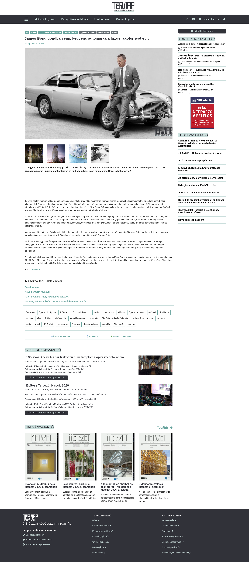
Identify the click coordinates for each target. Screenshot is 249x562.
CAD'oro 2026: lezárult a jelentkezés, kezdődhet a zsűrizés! (198, 211)
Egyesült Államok (137, 312)
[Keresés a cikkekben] (224, 19)
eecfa (28, 324)
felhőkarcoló (60, 318)
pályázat (82, 312)
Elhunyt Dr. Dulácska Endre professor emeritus (199, 169)
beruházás (109, 312)
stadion (131, 324)
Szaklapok (167, 531)
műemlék (106, 324)
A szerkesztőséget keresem (38, 544)
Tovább (163, 427)
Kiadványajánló (99, 536)
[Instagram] (187, 19)
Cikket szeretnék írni (35, 535)
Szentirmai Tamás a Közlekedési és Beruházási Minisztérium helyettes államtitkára (197, 143)
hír (73, 312)
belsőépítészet (91, 324)
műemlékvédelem (78, 318)
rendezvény (62, 324)
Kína (39, 318)
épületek (152, 312)
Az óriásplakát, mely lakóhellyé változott (47, 296)
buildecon (164, 312)
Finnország (119, 324)
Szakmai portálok (170, 547)
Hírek (95, 520)
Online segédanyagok (172, 542)
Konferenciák (102, 19)
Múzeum (161, 318)
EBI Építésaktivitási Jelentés (115, 318)
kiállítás (29, 318)
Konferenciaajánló (101, 526)
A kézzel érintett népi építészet (195, 160)
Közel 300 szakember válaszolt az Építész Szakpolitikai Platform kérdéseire (201, 201)
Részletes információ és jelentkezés (46, 377)
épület (48, 318)
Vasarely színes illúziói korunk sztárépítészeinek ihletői (55, 301)
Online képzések (100, 542)
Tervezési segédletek (172, 536)
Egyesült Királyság (47, 312)
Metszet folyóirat (45, 19)
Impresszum (98, 553)
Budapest (30, 312)
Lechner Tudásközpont (142, 318)
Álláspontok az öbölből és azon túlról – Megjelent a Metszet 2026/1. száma (117, 487)
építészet (64, 312)
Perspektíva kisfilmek (74, 19)
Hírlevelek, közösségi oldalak (175, 553)
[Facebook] (181, 19)
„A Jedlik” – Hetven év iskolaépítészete (200, 153)
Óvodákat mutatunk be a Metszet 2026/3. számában (41, 485)
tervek (37, 324)
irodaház (94, 318)
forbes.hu (36, 269)
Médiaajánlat (98, 547)
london (97, 312)
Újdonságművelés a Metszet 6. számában (151, 485)
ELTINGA (48, 324)
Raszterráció (32, 287)
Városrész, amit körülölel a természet (198, 192)
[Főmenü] (26, 19)
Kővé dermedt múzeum (37, 292)
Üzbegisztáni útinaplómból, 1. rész (197, 185)
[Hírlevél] (193, 19)
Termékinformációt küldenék (39, 540)
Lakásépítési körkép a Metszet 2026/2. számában (79, 485)
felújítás (121, 312)
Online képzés (125, 19)
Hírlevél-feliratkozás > (203, 31)
